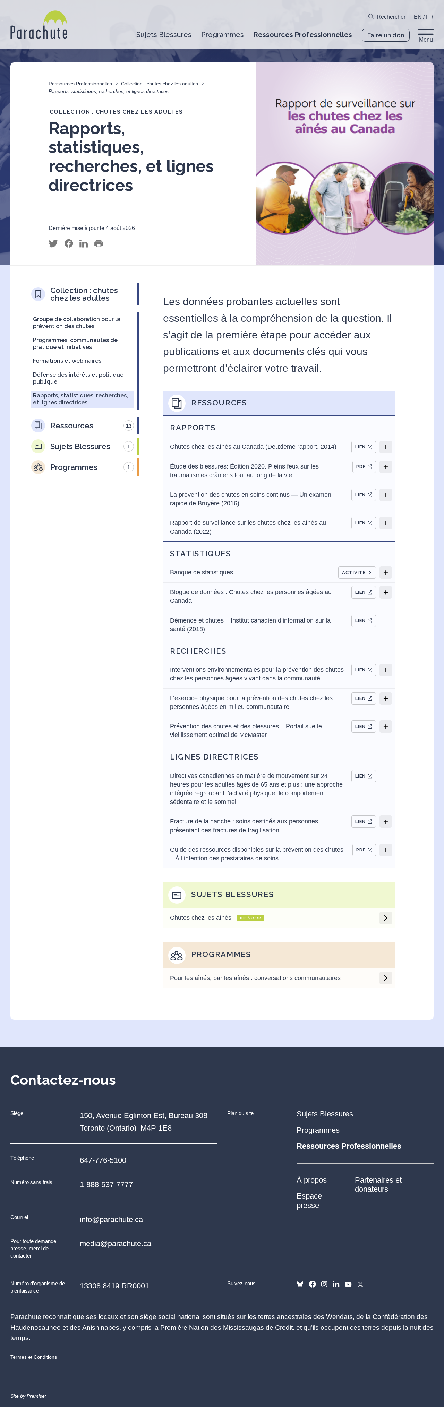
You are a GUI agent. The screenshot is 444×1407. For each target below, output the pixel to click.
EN (418, 17)
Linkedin (336, 1284)
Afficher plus (385, 447)
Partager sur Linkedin (83, 243)
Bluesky (300, 1284)
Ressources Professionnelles (80, 83)
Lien (360, 446)
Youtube (348, 1284)
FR (430, 17)
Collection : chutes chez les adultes (159, 83)
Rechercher (391, 17)
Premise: (36, 1396)
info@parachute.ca (111, 1219)
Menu (426, 40)
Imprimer (98, 243)
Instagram (324, 1284)
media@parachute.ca (115, 1243)
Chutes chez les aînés (215, 917)
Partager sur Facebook (69, 243)
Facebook (312, 1284)
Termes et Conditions (33, 1357)
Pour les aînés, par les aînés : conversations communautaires (255, 978)
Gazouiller (53, 243)
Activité (354, 572)
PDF (361, 466)
